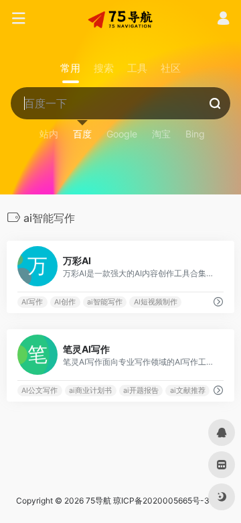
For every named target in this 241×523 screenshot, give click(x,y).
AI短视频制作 (155, 302)
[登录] (223, 20)
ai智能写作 (105, 302)
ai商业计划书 (90, 390)
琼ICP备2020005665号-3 (161, 501)
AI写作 (32, 302)
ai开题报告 (141, 390)
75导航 (98, 501)
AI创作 (65, 302)
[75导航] (120, 19)
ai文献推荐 (188, 390)
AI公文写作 (39, 390)
